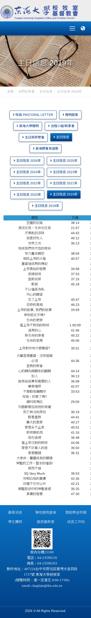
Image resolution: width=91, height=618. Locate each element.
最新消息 (15, 512)
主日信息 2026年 (28, 160)
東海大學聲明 (28, 126)
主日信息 (45, 91)
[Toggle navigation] (72, 28)
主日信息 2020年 (28, 194)
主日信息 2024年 (28, 172)
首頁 (10, 91)
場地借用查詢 (45, 512)
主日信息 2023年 (64, 172)
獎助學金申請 (75, 512)
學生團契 (15, 522)
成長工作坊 (76, 522)
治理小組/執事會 (62, 126)
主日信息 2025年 (64, 160)
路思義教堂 (45, 522)
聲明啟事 (71, 115)
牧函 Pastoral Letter (33, 115)
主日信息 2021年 (64, 183)
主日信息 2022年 (28, 183)
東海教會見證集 (46, 148)
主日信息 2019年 (64, 194)
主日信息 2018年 (46, 206)
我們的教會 (26, 91)
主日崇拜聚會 (34, 137)
